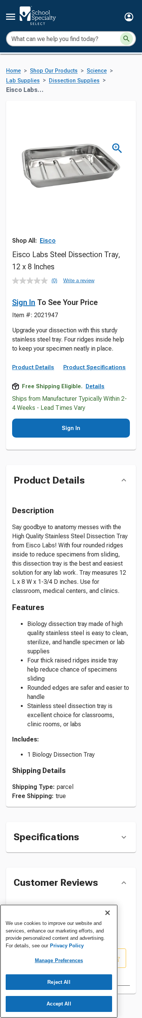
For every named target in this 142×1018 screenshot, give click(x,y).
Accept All (59, 1004)
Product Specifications (94, 367)
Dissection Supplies (74, 80)
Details (95, 386)
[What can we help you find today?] (126, 38)
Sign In (23, 302)
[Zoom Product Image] (117, 148)
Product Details (33, 367)
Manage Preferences (59, 960)
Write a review (78, 280)
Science (97, 71)
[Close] (107, 912)
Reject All (58, 982)
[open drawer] (11, 17)
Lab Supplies (23, 80)
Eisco (48, 240)
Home (13, 71)
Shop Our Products (54, 71)
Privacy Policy (67, 945)
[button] (129, 17)
